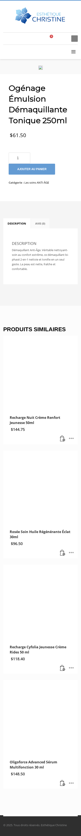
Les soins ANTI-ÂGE (36, 182)
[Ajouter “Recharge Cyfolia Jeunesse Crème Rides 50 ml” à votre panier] (62, 668)
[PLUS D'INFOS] (71, 438)
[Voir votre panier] (53, 38)
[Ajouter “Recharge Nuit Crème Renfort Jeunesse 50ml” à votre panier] (62, 438)
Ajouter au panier (31, 169)
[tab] (16, 223)
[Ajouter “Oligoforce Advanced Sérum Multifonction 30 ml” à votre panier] (62, 783)
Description (17, 223)
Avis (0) (40, 223)
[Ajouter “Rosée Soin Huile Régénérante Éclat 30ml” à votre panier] (62, 553)
